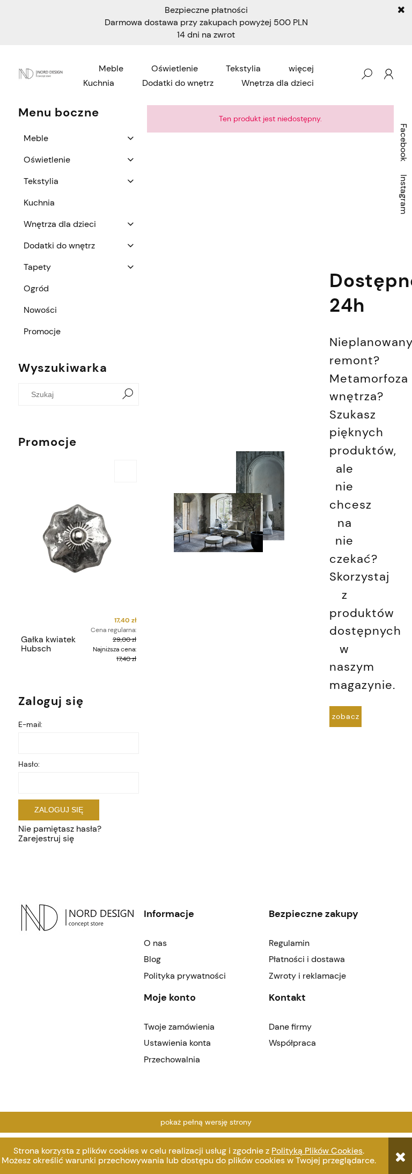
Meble (36, 138)
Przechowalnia (172, 1059)
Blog (152, 959)
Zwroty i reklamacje (307, 975)
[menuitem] (111, 68)
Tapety (37, 267)
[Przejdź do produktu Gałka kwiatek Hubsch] (78, 543)
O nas (155, 943)
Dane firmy (290, 1026)
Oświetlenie (47, 159)
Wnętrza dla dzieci (60, 224)
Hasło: (29, 764)
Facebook (403, 142)
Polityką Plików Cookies (317, 1150)
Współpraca (292, 1042)
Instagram (403, 194)
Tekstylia (41, 181)
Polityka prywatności (185, 975)
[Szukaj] (127, 394)
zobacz (345, 716)
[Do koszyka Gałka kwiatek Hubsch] (125, 471)
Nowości (40, 309)
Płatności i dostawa (307, 959)
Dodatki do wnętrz (59, 245)
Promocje (42, 331)
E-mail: (30, 724)
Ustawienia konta (177, 1042)
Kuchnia (39, 202)
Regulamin (289, 943)
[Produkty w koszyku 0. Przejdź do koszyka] (345, 74)
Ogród (36, 288)
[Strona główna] (41, 74)
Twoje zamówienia (179, 1026)
